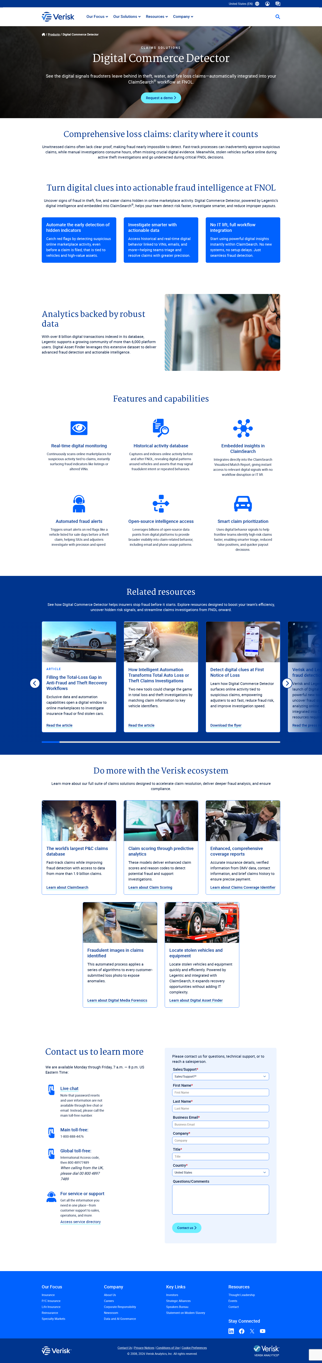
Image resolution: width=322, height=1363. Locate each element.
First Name (182, 1085)
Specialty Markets (53, 1319)
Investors (172, 1295)
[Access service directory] (51, 1197)
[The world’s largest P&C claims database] (79, 820)
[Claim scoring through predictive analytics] (161, 820)
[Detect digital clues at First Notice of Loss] (243, 641)
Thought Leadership (241, 1295)
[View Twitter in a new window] (252, 1331)
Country (179, 1165)
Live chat (69, 1088)
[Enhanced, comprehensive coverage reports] (243, 820)
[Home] (43, 34)
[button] (277, 16)
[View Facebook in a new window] (241, 1331)
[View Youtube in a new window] (262, 1331)
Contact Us (125, 1348)
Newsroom (111, 1313)
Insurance (48, 1295)
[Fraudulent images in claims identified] (120, 922)
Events (232, 1301)
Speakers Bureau (177, 1307)
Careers (109, 1301)
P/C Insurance (51, 1301)
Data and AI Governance (120, 1319)
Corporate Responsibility (120, 1307)
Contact (233, 1307)
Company (181, 1133)
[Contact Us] (278, 3)
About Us (110, 1295)
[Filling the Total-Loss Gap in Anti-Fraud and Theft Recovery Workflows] (79, 641)
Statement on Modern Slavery (185, 1313)
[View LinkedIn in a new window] (231, 1331)
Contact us (185, 1227)
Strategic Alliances (178, 1301)
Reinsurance (50, 1313)
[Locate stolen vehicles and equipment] (202, 922)
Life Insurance (51, 1307)
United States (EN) (244, 4)
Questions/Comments (191, 1181)
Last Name (182, 1101)
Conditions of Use (168, 1348)
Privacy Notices (144, 1348)
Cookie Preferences (194, 1348)
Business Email (185, 1117)
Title (176, 1149)
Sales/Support (185, 1069)
